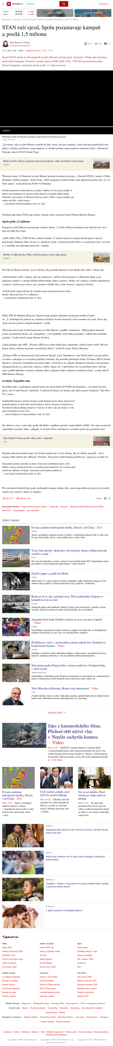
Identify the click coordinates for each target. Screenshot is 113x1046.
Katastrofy (53, 506)
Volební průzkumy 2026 (12, 951)
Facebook (7, 1032)
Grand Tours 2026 (48, 967)
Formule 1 (81, 963)
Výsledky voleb (8, 955)
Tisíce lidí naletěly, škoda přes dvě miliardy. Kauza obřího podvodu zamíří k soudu (69, 552)
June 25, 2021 (35, 297)
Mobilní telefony (31, 1017)
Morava (64, 506)
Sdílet (100, 43)
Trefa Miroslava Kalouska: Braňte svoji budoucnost (60, 688)
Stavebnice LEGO (48, 1017)
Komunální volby (9, 967)
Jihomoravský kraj (38, 673)
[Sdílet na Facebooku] (105, 498)
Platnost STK (82, 996)
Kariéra (35, 1032)
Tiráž (42, 1032)
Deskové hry (92, 1017)
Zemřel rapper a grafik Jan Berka (49, 573)
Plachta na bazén (37, 1008)
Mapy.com (26, 1003)
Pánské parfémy (63, 1022)
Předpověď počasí (41, 1003)
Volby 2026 (7, 947)
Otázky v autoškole (85, 992)
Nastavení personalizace (56, 1035)
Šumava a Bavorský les (50, 984)
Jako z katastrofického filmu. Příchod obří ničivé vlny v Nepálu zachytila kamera (74, 731)
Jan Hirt (43, 955)
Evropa (34, 604)
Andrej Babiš (18, 510)
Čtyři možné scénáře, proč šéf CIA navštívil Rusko (55, 793)
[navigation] (3, 4)
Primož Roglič (46, 963)
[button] (56, 98)
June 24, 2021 (39, 203)
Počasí (34, 531)
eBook (89, 43)
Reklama (26, 1032)
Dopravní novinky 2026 (87, 984)
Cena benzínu (72, 1003)
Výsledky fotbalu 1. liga (87, 951)
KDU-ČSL (6, 510)
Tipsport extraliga (84, 955)
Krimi (33, 558)
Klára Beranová (16, 42)
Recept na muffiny (10, 981)
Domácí (6, 165)
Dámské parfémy (65, 1017)
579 (109, 44)
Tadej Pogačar (46, 959)
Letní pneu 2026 (84, 977)
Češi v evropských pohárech (93, 1003)
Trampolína (52, 1008)
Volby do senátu (9, 963)
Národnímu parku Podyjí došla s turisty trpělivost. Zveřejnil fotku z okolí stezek (68, 667)
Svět (5, 442)
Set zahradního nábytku (92, 1008)
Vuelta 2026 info (47, 947)
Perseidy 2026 (57, 1003)
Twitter (17, 1032)
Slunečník (64, 1008)
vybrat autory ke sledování (19, 46)
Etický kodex (71, 1032)
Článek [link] (5, 78)
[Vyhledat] (63, 4)
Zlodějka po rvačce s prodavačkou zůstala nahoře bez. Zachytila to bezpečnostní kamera (68, 644)
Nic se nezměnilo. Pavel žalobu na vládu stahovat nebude (92, 795)
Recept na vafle (9, 992)
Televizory (104, 1017)
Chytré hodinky (47, 1022)
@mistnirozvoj (66, 404)
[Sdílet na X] (109, 498)
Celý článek (57, 759)
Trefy (33, 692)
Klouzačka (74, 1008)
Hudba (34, 577)
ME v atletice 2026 (85, 959)
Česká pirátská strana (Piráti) (34, 506)
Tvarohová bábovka (11, 988)
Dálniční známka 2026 (87, 981)
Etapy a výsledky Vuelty (50, 951)
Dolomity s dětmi (47, 996)
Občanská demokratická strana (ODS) (86, 506)
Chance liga (82, 947)
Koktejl (34, 627)
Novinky (26, 42)
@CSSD (6, 291)
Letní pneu (79, 1017)
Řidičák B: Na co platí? (87, 988)
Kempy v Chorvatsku (49, 977)
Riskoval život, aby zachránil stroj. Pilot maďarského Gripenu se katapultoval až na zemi (67, 598)
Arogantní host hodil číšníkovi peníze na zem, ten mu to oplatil (66, 619)
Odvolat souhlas (101, 1032)
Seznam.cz (104, 4)
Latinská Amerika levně (50, 992)
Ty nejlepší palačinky (11, 977)
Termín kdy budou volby (12, 959)
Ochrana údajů (85, 1032)
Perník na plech (9, 996)
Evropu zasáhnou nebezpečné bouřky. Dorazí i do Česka (62, 527)
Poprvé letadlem (47, 981)
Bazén (25, 1008)
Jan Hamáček (33, 510)
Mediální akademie (55, 1032)
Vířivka (62, 1012)
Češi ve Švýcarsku (48, 988)
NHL (79, 967)
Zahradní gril (51, 1012)
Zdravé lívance (8, 984)
